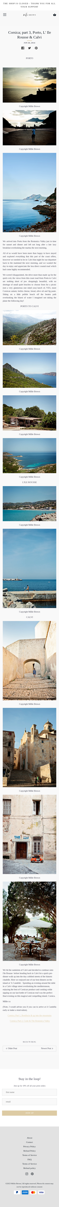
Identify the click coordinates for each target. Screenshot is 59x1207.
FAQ (30, 1159)
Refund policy (29, 1168)
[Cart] (54, 14)
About (29, 1138)
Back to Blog (29, 1042)
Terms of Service (29, 1155)
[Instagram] (26, 1173)
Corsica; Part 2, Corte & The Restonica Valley (30, 1021)
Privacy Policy (29, 1146)
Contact (29, 1142)
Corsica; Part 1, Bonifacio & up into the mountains (29, 1015)
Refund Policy (29, 1151)
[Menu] (5, 15)
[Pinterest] (32, 1173)
